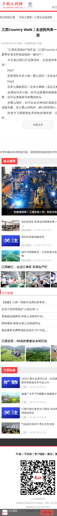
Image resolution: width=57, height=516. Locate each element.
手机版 (28, 454)
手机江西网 (25, 17)
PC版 (19, 454)
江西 (23, 387)
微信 (49, 454)
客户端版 (40, 454)
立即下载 (46, 512)
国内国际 (26, 230)
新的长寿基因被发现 (32, 237)
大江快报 (7, 293)
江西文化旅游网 (43, 17)
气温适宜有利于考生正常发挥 (37, 424)
